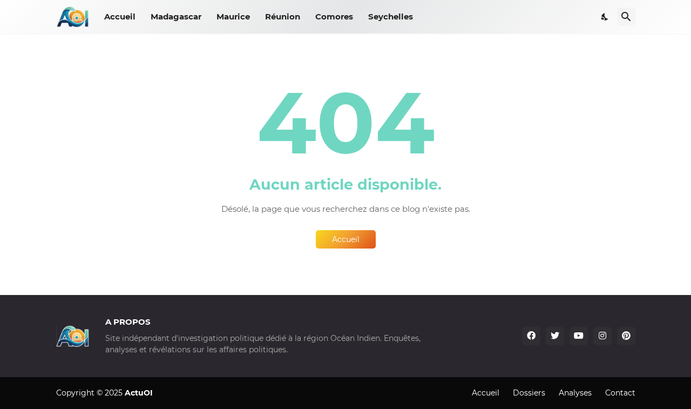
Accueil (120, 16)
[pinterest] (626, 336)
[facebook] (531, 336)
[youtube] (579, 336)
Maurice (233, 16)
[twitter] (555, 336)
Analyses (575, 393)
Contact (620, 393)
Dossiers (529, 393)
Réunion (282, 16)
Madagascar (176, 16)
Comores (334, 16)
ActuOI (139, 393)
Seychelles (390, 16)
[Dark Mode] (605, 17)
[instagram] (602, 336)
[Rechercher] (626, 17)
